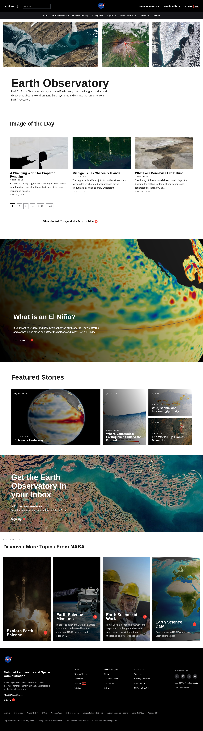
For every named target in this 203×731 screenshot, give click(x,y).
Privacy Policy (59, 510)
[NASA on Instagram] (183, 676)
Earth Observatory (60, 15)
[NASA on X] (189, 676)
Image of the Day (80, 15)
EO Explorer (97, 15)
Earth (45, 15)
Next (50, 206)
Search (156, 15)
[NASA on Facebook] (177, 676)
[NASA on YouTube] (195, 676)
